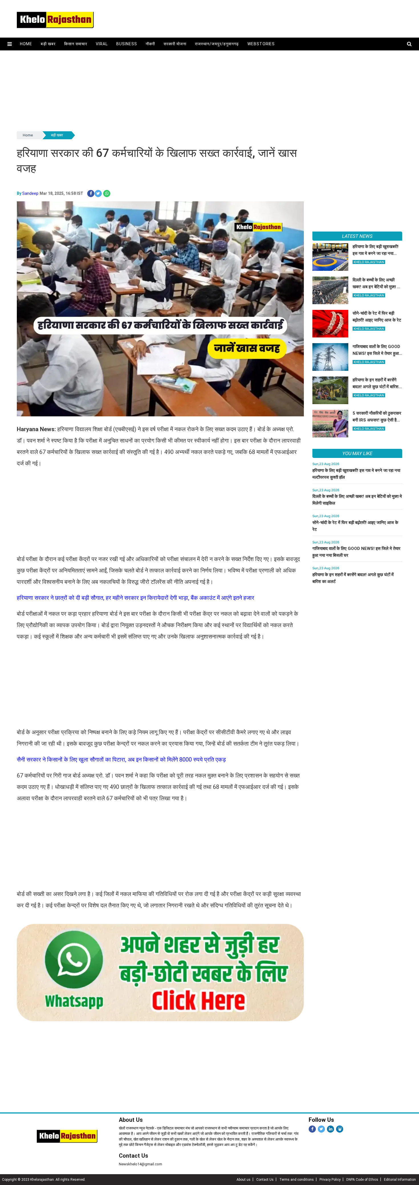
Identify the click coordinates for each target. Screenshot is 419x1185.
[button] (9, 44)
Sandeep (30, 193)
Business (126, 44)
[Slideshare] (339, 1129)
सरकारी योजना (175, 44)
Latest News (357, 236)
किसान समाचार (75, 44)
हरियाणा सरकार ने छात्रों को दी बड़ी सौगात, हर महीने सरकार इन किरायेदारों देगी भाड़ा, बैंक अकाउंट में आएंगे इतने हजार (135, 597)
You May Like (357, 453)
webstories (261, 44)
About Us (131, 1119)
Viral (102, 44)
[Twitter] (321, 1129)
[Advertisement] (188, 90)
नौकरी (150, 44)
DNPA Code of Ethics (362, 1180)
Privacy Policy (330, 1180)
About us (244, 1180)
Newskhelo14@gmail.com (140, 1164)
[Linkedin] (330, 1129)
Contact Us (133, 1155)
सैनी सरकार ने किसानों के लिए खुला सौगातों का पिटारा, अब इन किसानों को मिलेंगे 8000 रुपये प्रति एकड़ (121, 759)
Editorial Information (400, 1180)
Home (26, 44)
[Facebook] (312, 1129)
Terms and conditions (296, 1180)
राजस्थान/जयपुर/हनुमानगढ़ (217, 44)
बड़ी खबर (48, 44)
